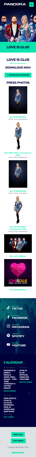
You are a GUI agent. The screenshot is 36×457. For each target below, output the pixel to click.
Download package (19, 75)
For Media (18, 441)
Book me (18, 435)
